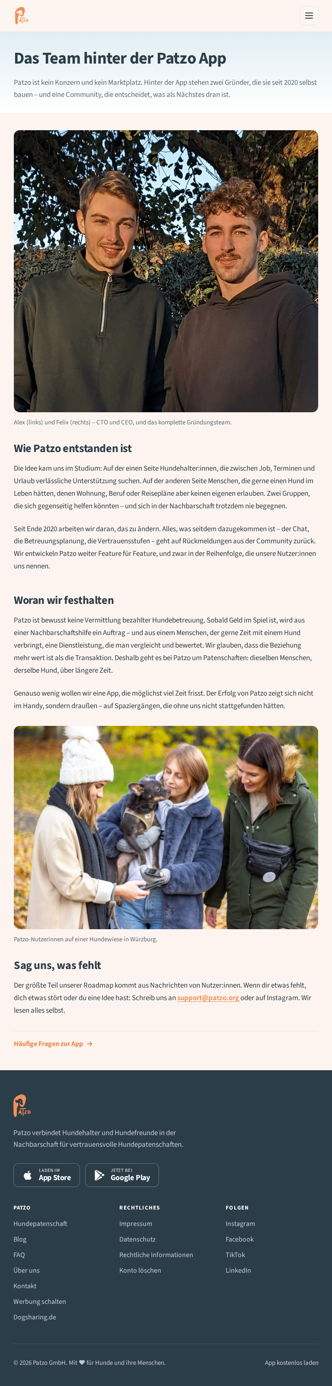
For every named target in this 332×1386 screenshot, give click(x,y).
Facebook (240, 1239)
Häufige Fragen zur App (53, 1044)
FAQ (19, 1255)
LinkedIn (238, 1270)
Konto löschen (140, 1270)
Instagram (240, 1224)
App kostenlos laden (292, 1362)
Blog (19, 1239)
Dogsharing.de (34, 1317)
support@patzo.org (208, 998)
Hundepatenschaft (40, 1224)
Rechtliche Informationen (156, 1255)
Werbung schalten (39, 1301)
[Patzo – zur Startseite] (21, 15)
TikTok (235, 1255)
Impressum (135, 1224)
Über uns (26, 1270)
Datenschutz (137, 1239)
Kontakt (24, 1286)
